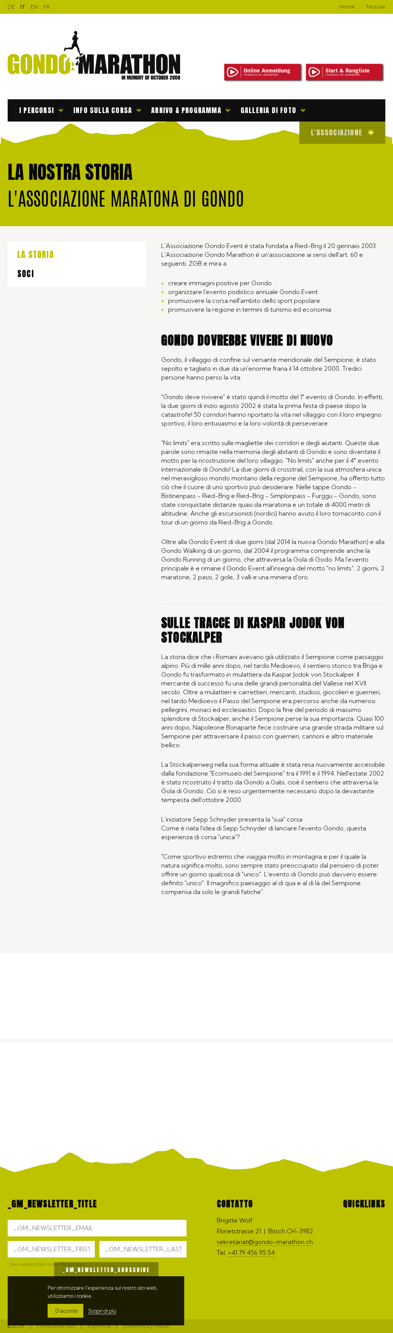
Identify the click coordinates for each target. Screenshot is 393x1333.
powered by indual (146, 1325)
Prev (379, 1073)
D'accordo (66, 1311)
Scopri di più (102, 1311)
